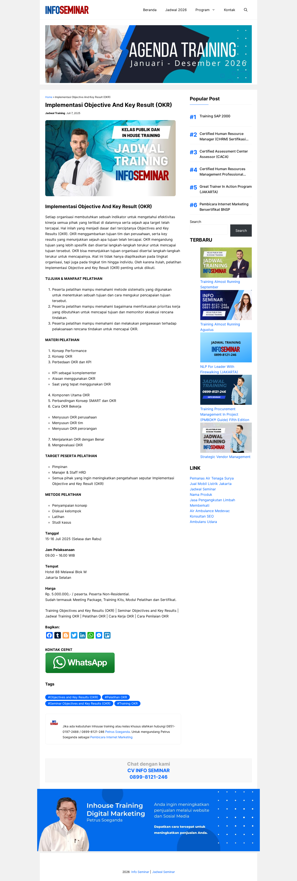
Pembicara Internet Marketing (111, 737)
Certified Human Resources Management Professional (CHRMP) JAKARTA (222, 174)
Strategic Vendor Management (225, 457)
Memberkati (199, 505)
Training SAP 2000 (215, 116)
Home (48, 97)
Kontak (229, 10)
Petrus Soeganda (117, 731)
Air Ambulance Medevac (210, 511)
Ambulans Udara (203, 522)
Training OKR (128, 703)
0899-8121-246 (149, 777)
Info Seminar (140, 872)
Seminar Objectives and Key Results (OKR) (80, 703)
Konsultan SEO (202, 516)
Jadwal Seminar (203, 489)
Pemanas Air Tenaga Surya (212, 478)
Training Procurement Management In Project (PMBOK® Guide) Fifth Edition (224, 414)
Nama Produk (201, 495)
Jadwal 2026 (176, 10)
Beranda (150, 10)
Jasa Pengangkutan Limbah (212, 500)
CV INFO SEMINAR (148, 770)
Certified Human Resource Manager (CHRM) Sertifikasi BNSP (223, 139)
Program (202, 10)
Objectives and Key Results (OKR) (74, 697)
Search (195, 221)
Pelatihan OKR (117, 697)
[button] (246, 9)
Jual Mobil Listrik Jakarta (211, 484)
